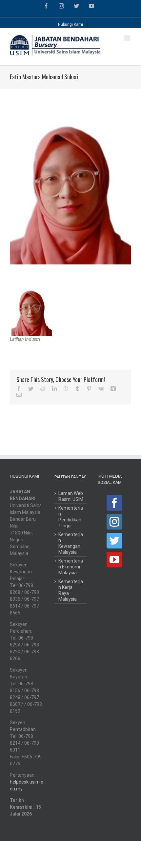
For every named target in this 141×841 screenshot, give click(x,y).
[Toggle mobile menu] (127, 38)
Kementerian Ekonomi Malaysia (70, 566)
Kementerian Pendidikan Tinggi (70, 516)
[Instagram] (114, 522)
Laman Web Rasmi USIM (70, 496)
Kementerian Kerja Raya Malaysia (70, 590)
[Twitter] (114, 540)
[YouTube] (114, 559)
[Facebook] (114, 503)
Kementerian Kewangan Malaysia (70, 543)
